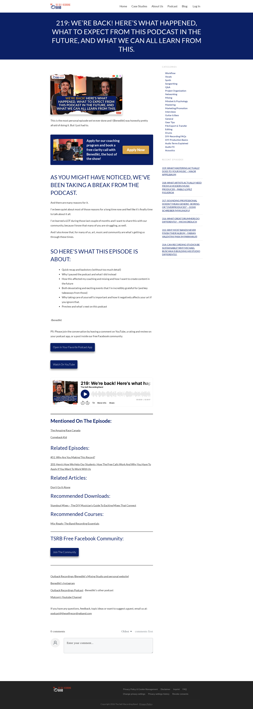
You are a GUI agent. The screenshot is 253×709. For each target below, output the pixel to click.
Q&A (167, 87)
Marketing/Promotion (176, 108)
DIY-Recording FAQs (175, 136)
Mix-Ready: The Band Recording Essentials (75, 523)
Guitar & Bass (172, 115)
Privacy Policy (145, 704)
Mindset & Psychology (176, 101)
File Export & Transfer (176, 125)
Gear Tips (170, 122)
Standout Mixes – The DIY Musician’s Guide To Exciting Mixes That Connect (93, 505)
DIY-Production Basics (176, 139)
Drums (168, 132)
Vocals (168, 76)
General (169, 118)
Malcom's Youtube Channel (66, 597)
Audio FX (170, 146)
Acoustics (170, 150)
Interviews (170, 111)
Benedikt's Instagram (63, 583)
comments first (144, 631)
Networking (171, 94)
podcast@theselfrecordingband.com (71, 613)
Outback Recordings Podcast (67, 590)
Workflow (170, 73)
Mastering (170, 104)
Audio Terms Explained (176, 143)
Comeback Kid (59, 437)
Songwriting (171, 83)
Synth (168, 80)
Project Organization (175, 90)
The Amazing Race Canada (65, 430)
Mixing (168, 97)
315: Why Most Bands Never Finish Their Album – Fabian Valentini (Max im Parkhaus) (179, 233)
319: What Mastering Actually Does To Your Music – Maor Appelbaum (181, 171)
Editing (168, 129)
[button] (134, 694)
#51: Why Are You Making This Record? (73, 457)
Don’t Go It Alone (60, 487)
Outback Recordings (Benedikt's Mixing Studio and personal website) (90, 576)
